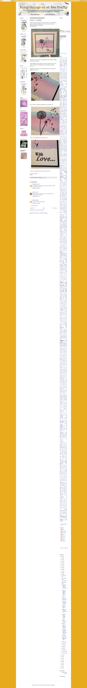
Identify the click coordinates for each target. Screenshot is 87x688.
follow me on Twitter (64, 673)
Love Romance (64, 322)
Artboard (61, 78)
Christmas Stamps (63, 132)
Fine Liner (62, 224)
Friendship (61, 234)
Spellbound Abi (62, 425)
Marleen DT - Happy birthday (64, 626)
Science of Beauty (63, 395)
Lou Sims (65, 318)
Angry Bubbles (62, 69)
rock (64, 389)
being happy (62, 103)
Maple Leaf (63, 332)
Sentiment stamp (63, 402)
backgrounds (62, 85)
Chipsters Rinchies (64, 128)
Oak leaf (64, 360)
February (64, 651)
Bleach (62, 110)
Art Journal (63, 75)
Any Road (65, 70)
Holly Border (62, 270)
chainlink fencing (63, 126)
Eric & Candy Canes (64, 205)
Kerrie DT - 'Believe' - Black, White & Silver (64, 592)
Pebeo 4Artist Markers (63, 373)
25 (61, 558)
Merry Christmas (64, 344)
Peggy (61, 375)
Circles (64, 142)
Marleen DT (63, 340)
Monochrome (62, 350)
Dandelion (62, 165)
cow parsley (63, 155)
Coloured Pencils (63, 148)
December (64, 575)
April (63, 648)
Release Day (62, 387)
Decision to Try (64, 170)
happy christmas (64, 254)
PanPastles (61, 371)
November (64, 578)
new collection (63, 357)
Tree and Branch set (63, 479)
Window (66, 505)
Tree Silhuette (62, 480)
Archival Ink (62, 72)
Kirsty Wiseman (62, 292)
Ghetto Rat (61, 240)
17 (61, 571)
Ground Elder (62, 247)
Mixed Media (62, 349)
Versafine (64, 494)
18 (61, 569)
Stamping (61, 432)
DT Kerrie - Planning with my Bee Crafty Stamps (64, 631)
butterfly (61, 119)
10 (61, 661)
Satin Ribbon (62, 393)
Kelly (63, 290)
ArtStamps (65, 78)
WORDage (62, 516)
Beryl (65, 104)
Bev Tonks (64, 532)
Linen (62, 311)
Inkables (62, 282)
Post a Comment (34, 205)
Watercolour (64, 504)
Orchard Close (62, 367)
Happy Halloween (64, 255)
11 (61, 659)
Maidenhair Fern (62, 328)
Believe (61, 104)
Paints (65, 370)
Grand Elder (65, 243)
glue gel (61, 242)
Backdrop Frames (62, 83)
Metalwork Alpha (64, 345)
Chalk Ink (61, 127)
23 (61, 561)
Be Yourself (64, 87)
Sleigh (61, 411)
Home (44, 208)
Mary (64, 342)
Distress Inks (64, 177)
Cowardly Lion (62, 156)
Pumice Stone (62, 382)
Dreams (66, 190)
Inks (63, 284)
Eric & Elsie (63, 206)
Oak (60, 360)
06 (61, 667)
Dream (62, 190)
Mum (61, 351)
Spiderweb (61, 426)
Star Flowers (62, 434)
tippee (66, 473)
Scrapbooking (63, 396)
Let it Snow (61, 307)
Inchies (65, 279)
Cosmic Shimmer (63, 149)
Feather (61, 218)
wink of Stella (65, 508)
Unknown (64, 540)
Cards (66, 121)
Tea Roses (61, 454)
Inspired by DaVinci (63, 286)
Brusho (64, 114)
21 (61, 564)
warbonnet (61, 503)
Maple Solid (62, 337)
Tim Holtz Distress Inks (63, 462)
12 (61, 658)
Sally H (63, 539)
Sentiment (61, 401)
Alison (63, 529)
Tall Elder (63, 453)
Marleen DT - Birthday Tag (64, 638)
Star (65, 433)
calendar (65, 119)
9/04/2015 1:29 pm (36, 188)
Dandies (61, 168)
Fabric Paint (65, 210)
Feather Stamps (63, 220)
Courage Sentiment (63, 154)
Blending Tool (63, 111)
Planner (61, 378)
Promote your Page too (63, 53)
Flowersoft (65, 232)
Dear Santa (65, 169)
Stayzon (61, 436)
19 (61, 567)
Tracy (65, 476)
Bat (60, 87)
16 (61, 572)
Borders (61, 112)
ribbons (61, 389)
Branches (61, 113)
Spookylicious (62, 430)
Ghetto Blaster (62, 239)
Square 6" (62, 431)
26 (61, 556)
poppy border (62, 380)
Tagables (62, 452)
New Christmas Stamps (63, 356)
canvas (61, 121)
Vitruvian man (62, 501)
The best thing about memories (63, 458)
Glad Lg (64, 241)
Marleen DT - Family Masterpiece (64, 611)
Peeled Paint (63, 374)
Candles (63, 120)
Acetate (62, 62)
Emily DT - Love (64, 597)
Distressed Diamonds (63, 181)
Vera (60, 494)
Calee (63, 534)
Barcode (61, 86)
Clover (62, 146)
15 (61, 574)
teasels (66, 454)
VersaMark (61, 497)
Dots (60, 189)
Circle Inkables (62, 140)
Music (65, 351)
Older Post (55, 208)
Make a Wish (62, 329)
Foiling (62, 233)
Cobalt (66, 146)
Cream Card (62, 157)
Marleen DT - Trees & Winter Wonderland (64, 586)
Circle (64, 139)
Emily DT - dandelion (64, 636)
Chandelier (65, 127)
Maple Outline (63, 336)
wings (60, 508)
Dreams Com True (64, 191)
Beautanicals (62, 89)
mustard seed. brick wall (63, 352)
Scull (64, 397)
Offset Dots (63, 364)
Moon (66, 350)
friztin (46, 685)
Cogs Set (63, 147)
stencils (61, 446)
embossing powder (63, 204)
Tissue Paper (63, 474)
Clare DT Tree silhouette (64, 620)
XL (60, 517)
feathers (62, 221)
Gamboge (61, 236)
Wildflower (61, 505)
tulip (66, 483)
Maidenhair (62, 327)
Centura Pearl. (63, 125)
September (64, 582)
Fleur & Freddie (64, 226)
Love (61, 319)
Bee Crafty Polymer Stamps (63, 96)
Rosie (61, 392)
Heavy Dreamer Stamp (63, 262)
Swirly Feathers (64, 451)
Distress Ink (63, 176)
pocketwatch (62, 379)
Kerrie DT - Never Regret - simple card (64, 616)
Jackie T (34, 192)
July (63, 643)
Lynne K (63, 537)
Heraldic (63, 263)
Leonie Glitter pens (63, 306)
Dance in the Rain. (63, 164)
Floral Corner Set (64, 227)
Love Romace (65, 321)
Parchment (64, 372)
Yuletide (61, 519)
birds (60, 106)
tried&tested (62, 483)
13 (61, 656)
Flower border (63, 228)
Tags (66, 452)
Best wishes (62, 105)
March (63, 649)
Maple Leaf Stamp (63, 333)
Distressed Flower (64, 182)
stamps (61, 433)
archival (63, 71)
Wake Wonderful (62, 502)
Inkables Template (63, 283)
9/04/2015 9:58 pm (36, 196)
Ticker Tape (65, 460)
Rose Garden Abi (63, 390)
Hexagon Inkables (63, 264)
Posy (66, 380)
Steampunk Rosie (62, 444)
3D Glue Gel (63, 57)
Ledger (62, 303)
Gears (65, 236)
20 (61, 566)
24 (61, 559)
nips (65, 359)
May (63, 646)
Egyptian (65, 199)
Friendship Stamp (62, 235)
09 (61, 663)
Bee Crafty (61, 38)
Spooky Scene (62, 429)
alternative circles (62, 68)
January (63, 653)
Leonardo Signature (63, 305)
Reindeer (64, 386)
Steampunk (61, 439)
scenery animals (62, 394)
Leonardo (64, 304)
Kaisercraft (65, 289)
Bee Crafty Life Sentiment (63, 93)
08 (61, 664)
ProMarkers (63, 381)
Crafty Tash (34, 184)
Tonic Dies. (61, 475)
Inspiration (62, 285)
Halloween (65, 248)
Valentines (64, 490)
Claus (61, 143)
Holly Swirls (65, 272)
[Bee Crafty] (63, 52)
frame (65, 233)
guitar (60, 248)
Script (61, 397)
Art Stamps (63, 77)
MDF (61, 343)
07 (61, 666)
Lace (62, 296)
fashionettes (62, 217)
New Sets (61, 358)
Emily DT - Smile (64, 624)
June (63, 644)
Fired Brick (65, 225)
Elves (64, 203)
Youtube (63, 517)
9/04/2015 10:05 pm (36, 203)
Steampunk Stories (63, 445)
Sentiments (61, 403)
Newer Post (32, 208)
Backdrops (62, 84)
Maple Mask (65, 335)
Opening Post (62, 366)
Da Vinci (62, 159)
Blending (65, 110)
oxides (61, 370)
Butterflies (61, 118)
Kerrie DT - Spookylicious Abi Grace (64, 603)
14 (61, 655)
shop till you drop (63, 407)
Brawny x (34, 200)
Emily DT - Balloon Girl (64, 606)
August (63, 641)
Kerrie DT (62, 291)
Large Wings (65, 300)
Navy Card (63, 353)
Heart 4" (62, 256)
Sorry (60, 423)
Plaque (65, 378)
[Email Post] (44, 177)
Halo (62, 249)
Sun (60, 451)
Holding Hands (63, 269)
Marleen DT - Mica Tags (64, 599)
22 (61, 562)
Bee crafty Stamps (63, 99)
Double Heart (65, 189)
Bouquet (64, 112)
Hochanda (63, 265)
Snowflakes (62, 422)
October (63, 580)
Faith (66, 212)
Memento (65, 343)
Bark (65, 86)
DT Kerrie (65, 193)
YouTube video (62, 518)
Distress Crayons (63, 175)
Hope (62, 276)
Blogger (53, 685)
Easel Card (61, 197)
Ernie (61, 207)
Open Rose (62, 365)
